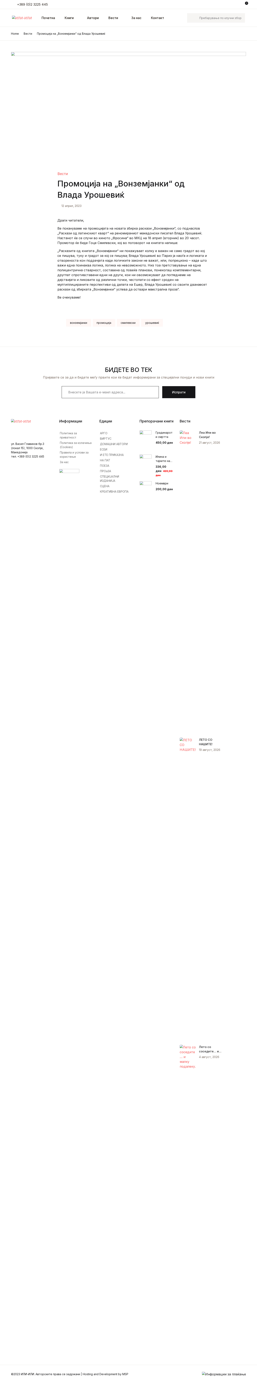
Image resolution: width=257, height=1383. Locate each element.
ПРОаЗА (105, 471)
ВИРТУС (105, 438)
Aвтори (93, 18)
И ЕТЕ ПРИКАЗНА (112, 455)
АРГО (103, 433)
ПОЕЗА (104, 465)
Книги (11, 35)
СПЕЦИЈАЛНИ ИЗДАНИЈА (109, 478)
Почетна (13, 24)
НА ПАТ (105, 460)
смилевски (128, 322)
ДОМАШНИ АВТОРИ (114, 444)
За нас (136, 18)
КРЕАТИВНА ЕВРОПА (114, 491)
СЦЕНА (104, 486)
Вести (113, 18)
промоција (104, 322)
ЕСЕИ (103, 449)
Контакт (12, 76)
